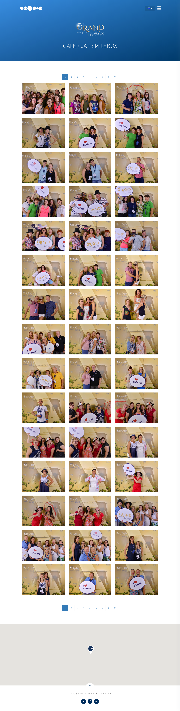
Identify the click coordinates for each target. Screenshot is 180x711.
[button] (91, 650)
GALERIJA (75, 46)
